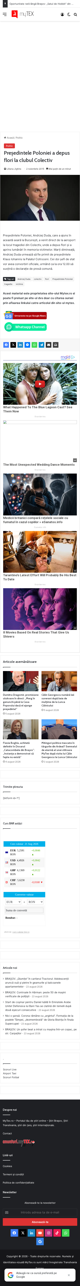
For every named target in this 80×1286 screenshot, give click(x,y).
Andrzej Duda (23, 279)
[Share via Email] (48, 345)
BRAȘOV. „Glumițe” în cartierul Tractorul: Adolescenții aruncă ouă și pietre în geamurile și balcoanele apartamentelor (37, 982)
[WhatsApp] (34, 345)
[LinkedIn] (20, 345)
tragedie (8, 284)
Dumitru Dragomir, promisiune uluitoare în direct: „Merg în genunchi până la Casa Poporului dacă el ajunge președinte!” (21, 702)
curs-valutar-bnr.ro (20, 932)
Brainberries (40, 417)
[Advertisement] (40, 72)
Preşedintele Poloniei (62, 279)
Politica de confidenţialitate (18, 1182)
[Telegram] (41, 345)
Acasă (10, 137)
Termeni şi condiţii (13, 1174)
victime (19, 284)
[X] (13, 345)
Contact (7, 1133)
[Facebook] (6, 345)
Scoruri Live (10, 1069)
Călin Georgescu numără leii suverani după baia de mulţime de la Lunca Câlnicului (57, 700)
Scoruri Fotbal (11, 1077)
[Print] (55, 345)
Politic (19, 137)
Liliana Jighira (14, 168)
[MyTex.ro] (24, 14)
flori (47, 279)
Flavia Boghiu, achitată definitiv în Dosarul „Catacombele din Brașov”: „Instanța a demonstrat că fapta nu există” (19, 750)
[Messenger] (27, 345)
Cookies (7, 1166)
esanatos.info (40, 527)
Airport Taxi (9, 1073)
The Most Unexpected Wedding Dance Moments (39, 464)
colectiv (37, 279)
